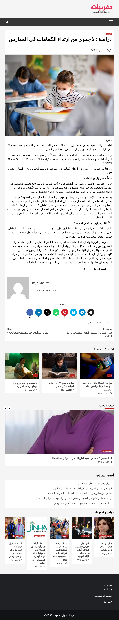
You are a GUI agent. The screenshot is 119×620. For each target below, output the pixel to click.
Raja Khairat (40, 283)
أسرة (109, 34)
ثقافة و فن (85, 536)
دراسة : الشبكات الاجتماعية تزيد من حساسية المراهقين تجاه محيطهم (97, 386)
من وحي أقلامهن (106, 536)
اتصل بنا (108, 601)
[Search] (7, 22)
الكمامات (100, 322)
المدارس (92, 322)
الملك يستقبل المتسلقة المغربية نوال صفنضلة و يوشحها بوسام (83, 503)
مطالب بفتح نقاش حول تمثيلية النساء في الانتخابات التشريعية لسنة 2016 (78, 493)
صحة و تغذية (107, 451)
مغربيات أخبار (40, 536)
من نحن (108, 584)
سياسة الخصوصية (103, 595)
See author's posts (46, 290)
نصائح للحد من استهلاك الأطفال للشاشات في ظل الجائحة (89, 333)
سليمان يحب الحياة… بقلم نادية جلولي (94, 483)
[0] (64, 312)
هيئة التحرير (106, 589)
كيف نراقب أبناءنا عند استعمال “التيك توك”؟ (28, 331)
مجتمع (64, 536)
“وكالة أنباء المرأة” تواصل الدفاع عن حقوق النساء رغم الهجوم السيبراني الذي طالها (74, 498)
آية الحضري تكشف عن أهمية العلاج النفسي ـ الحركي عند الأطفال (81, 458)
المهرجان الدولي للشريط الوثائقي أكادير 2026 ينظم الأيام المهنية (82, 488)
